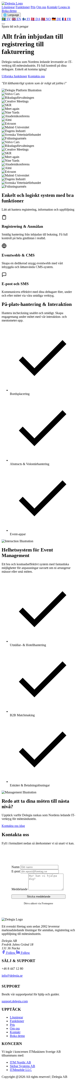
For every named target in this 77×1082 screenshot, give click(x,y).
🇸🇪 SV (6, 19)
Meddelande (19, 889)
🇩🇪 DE (56, 19)
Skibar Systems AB (22, 1066)
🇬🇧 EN (16, 19)
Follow (10, 952)
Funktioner (23, 7)
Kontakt (52, 7)
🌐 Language (11, 14)
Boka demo (9, 11)
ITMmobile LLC (21, 1070)
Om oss (41, 7)
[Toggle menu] (3, 23)
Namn (15, 867)
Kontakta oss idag (13, 826)
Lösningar (8, 7)
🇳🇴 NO (46, 19)
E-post (15, 871)
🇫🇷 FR (66, 19)
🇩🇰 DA (35, 19)
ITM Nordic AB (20, 1062)
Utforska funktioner (14, 76)
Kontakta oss (36, 76)
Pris (33, 7)
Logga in (64, 7)
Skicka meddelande (38, 896)
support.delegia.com (15, 1001)
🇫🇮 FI (26, 19)
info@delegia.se (12, 975)
